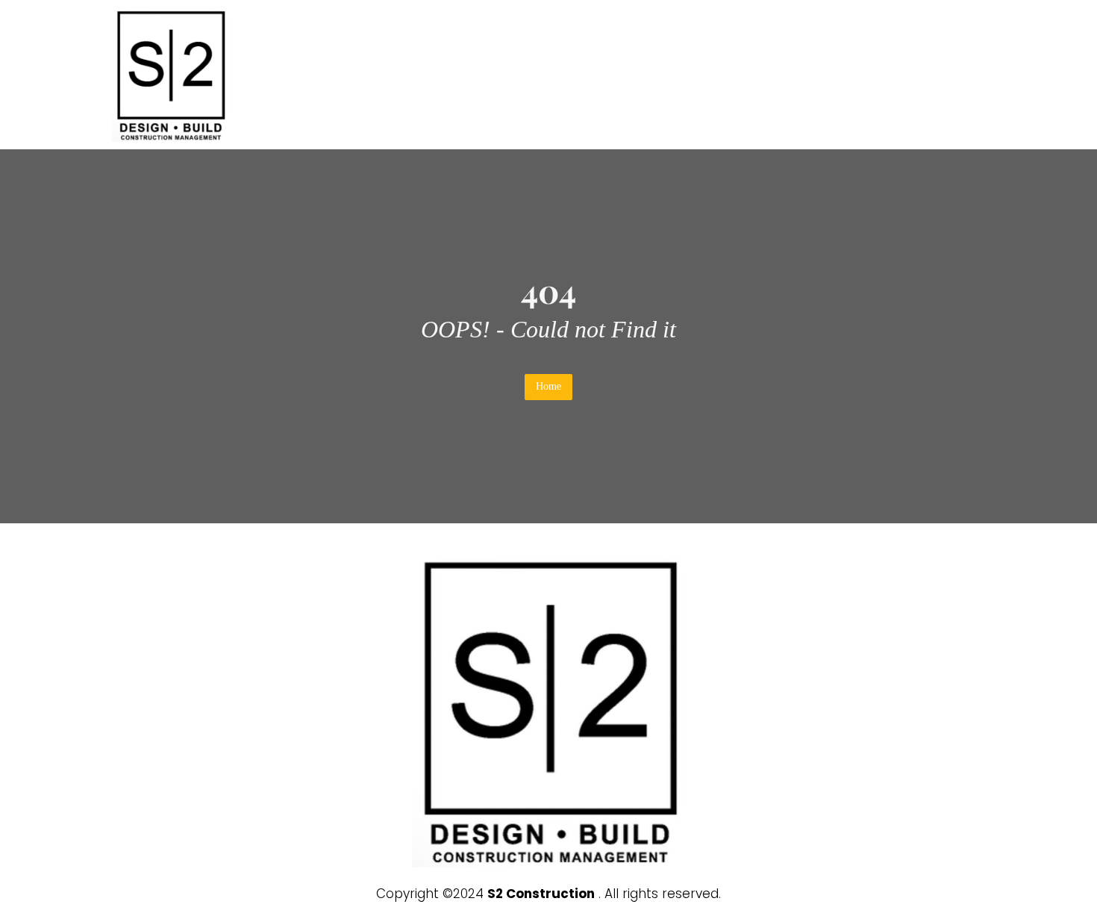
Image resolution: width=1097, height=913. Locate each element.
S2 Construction (541, 894)
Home (548, 386)
